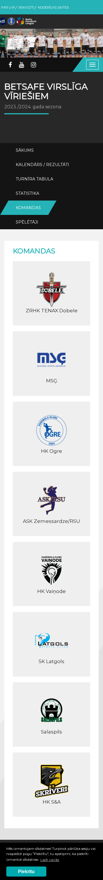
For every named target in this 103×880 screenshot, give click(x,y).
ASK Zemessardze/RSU (51, 521)
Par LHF (8, 7)
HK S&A (52, 802)
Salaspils (51, 732)
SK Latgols (51, 661)
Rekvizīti (26, 7)
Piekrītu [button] (26, 871)
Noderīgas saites (53, 7)
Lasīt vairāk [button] (49, 860)
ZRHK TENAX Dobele (52, 310)
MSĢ (51, 381)
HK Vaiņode (51, 591)
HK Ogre (51, 451)
